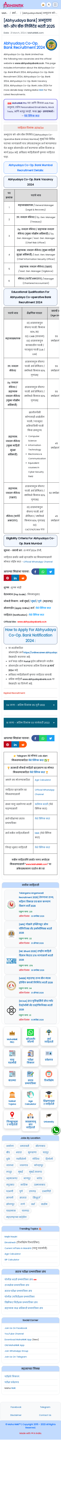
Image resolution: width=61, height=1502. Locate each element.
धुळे (8, 1158)
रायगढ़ (32, 1191)
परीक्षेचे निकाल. (12, 1376)
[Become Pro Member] (43, 4)
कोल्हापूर (38, 1165)
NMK (41, 90)
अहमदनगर (11, 1178)
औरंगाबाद (40, 1146)
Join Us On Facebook (16, 1328)
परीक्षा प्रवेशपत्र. (12, 1382)
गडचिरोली (21, 1158)
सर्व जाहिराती (18, 13)
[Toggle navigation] (55, 4)
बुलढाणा (32, 1152)
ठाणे (23, 1204)
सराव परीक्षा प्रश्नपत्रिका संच (18, 1291)
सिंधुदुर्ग (36, 1197)
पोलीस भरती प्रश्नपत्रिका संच (19, 1279)
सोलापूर (10, 1204)
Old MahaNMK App (14, 1345)
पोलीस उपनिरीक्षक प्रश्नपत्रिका (20, 1296)
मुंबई (33, 601)
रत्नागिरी (46, 1191)
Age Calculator (43, 779)
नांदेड (39, 1178)
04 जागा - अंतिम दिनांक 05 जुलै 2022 (25, 705)
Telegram (45, 1407)
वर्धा (33, 1204)
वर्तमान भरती (41, 804)
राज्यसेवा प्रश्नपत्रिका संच (17, 1285)
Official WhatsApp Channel (38, 561)
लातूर (9, 1171)
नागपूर (27, 1178)
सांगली (9, 1197)
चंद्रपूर (46, 1152)
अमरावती (24, 1146)
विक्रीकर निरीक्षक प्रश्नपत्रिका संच (21, 1302)
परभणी (9, 1191)
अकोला (10, 1146)
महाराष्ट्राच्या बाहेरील (16, 1217)
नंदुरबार (10, 1184)
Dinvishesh (10, 1242)
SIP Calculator (12, 1259)
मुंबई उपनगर (35, 1171)
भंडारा (19, 1152)
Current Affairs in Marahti (18, 1248)
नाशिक (24, 1184)
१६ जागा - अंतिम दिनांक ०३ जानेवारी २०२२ (28, 722)
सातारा (23, 1197)
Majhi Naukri (11, 1236)
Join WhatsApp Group (16, 1350)
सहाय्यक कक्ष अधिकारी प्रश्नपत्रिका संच (24, 1308)
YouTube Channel (14, 1333)
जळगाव (24, 1165)
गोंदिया (35, 1158)
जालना (9, 1165)
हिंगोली (49, 1158)
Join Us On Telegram (16, 1356)
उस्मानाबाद (39, 1184)
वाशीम (44, 1204)
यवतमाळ (11, 1210)
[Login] (48, 4)
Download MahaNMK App (18, 1339)
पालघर (25, 1210)
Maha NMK (7, 13)
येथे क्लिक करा (36, 760)
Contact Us (45, 1415)
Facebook (16, 1407)
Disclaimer (15, 1415)
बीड (8, 1152)
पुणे (39, 601)
